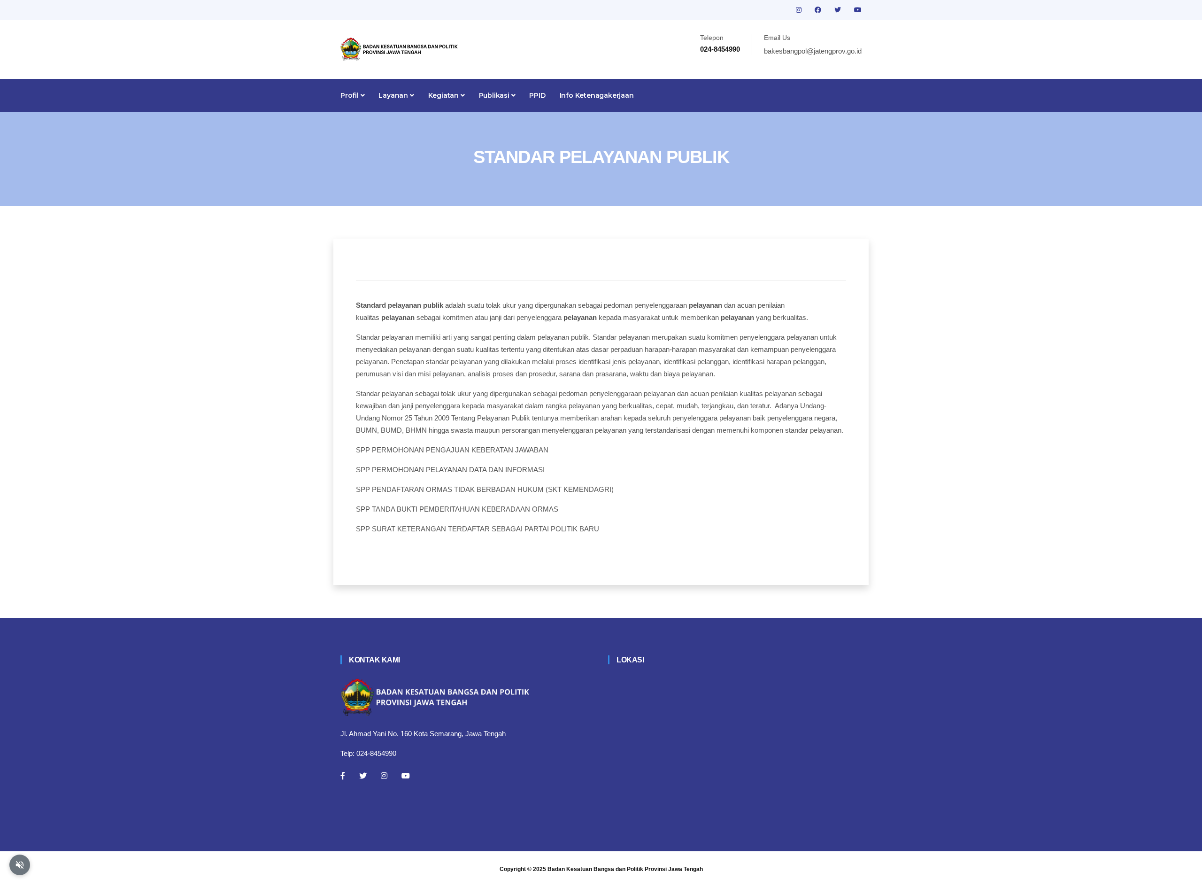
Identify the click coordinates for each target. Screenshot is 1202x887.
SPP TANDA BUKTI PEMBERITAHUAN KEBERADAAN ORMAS (457, 509)
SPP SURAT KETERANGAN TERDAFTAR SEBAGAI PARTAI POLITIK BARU (477, 529)
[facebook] (819, 10)
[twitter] (838, 10)
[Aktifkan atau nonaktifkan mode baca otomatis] (19, 865)
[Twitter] (363, 775)
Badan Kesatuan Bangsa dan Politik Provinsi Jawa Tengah (625, 869)
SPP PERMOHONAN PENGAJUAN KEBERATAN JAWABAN (452, 450)
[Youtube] (405, 775)
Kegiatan (444, 95)
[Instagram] (384, 775)
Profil (350, 95)
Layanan (393, 95)
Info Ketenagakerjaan (597, 95)
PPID (537, 95)
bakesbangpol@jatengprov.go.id (813, 51)
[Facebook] (342, 775)
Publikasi (495, 95)
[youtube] (857, 10)
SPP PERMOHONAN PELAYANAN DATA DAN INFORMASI (450, 470)
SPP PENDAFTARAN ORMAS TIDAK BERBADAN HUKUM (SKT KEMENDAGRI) (485, 489)
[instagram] (799, 10)
